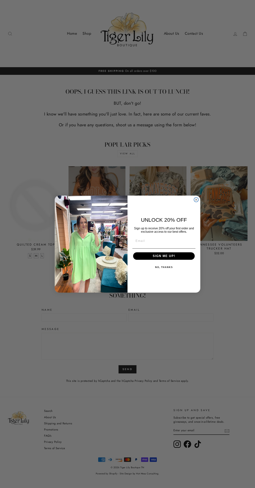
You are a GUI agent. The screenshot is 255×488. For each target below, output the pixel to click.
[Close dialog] (196, 199)
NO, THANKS (164, 267)
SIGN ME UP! (164, 256)
